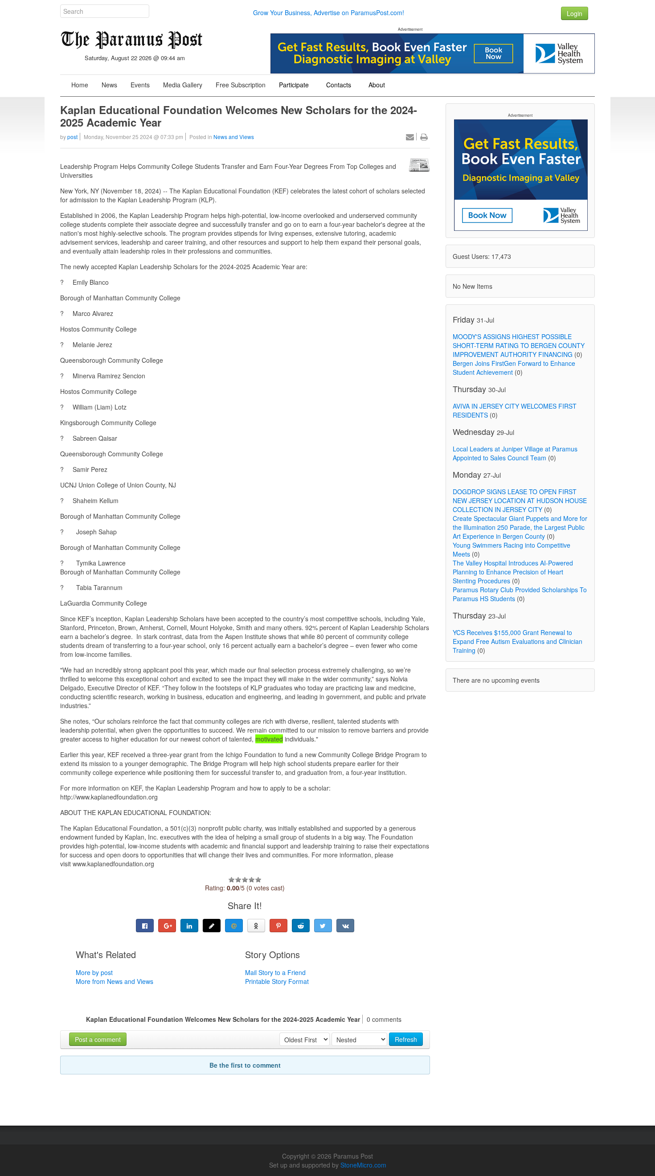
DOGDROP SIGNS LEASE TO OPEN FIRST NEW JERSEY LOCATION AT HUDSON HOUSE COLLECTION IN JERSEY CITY (520, 500)
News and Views (233, 136)
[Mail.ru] (234, 925)
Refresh (406, 1039)
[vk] (345, 925)
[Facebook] (145, 925)
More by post (94, 972)
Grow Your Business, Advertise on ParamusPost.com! (328, 12)
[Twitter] (323, 925)
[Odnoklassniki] (256, 925)
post (72, 136)
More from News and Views (114, 981)
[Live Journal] (212, 925)
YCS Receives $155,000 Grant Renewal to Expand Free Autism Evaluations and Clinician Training (517, 641)
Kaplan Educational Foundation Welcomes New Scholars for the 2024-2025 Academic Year (238, 116)
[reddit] (301, 925)
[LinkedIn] (189, 925)
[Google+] (167, 925)
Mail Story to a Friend (275, 972)
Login (574, 13)
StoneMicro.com (363, 1164)
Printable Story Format (277, 981)
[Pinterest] (278, 925)
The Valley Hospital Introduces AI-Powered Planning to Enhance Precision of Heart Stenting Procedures (513, 571)
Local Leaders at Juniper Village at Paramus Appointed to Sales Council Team (515, 453)
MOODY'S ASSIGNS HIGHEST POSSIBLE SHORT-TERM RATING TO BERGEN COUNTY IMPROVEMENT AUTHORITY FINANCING (519, 345)
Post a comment (98, 1039)
